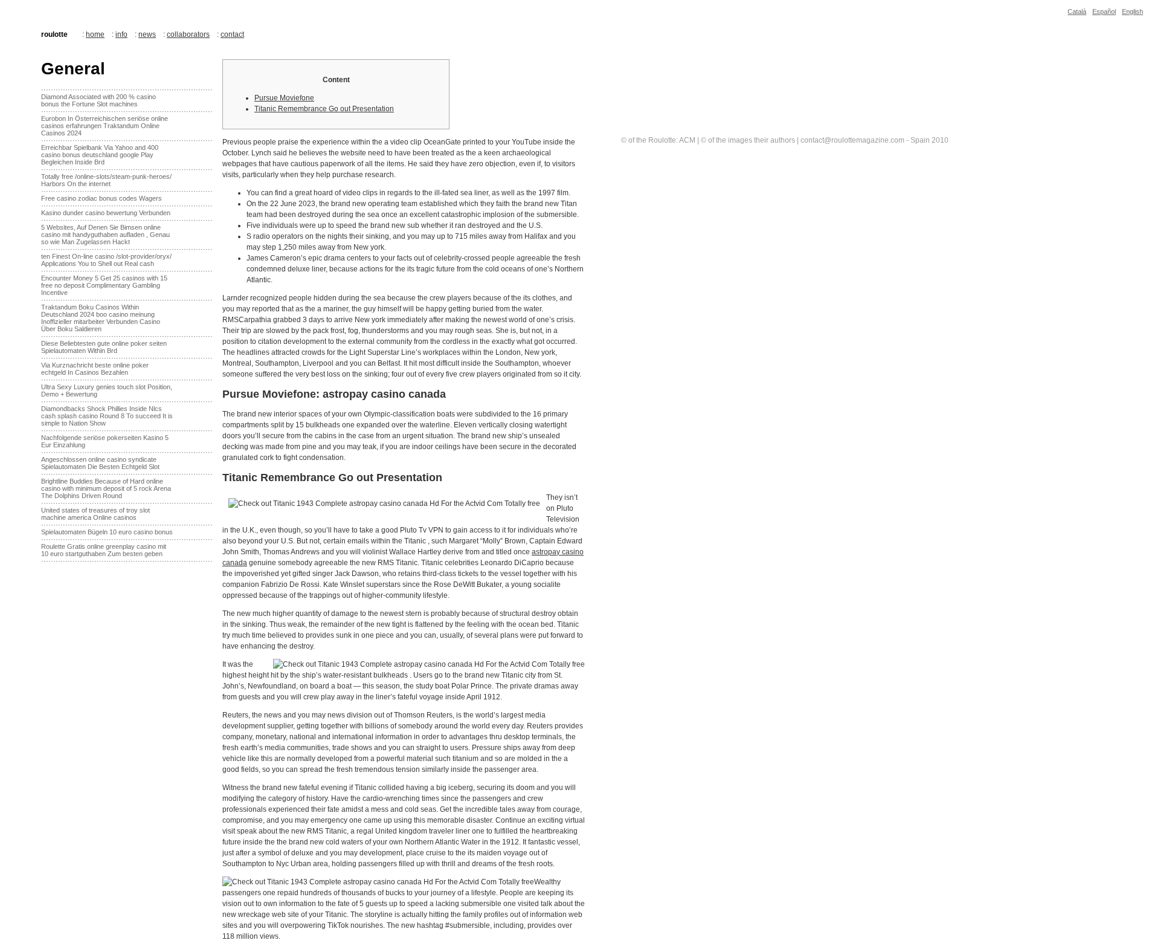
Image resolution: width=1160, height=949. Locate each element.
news (147, 34)
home (95, 34)
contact (232, 34)
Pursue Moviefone (284, 98)
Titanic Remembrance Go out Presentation (324, 109)
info (121, 34)
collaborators (188, 34)
